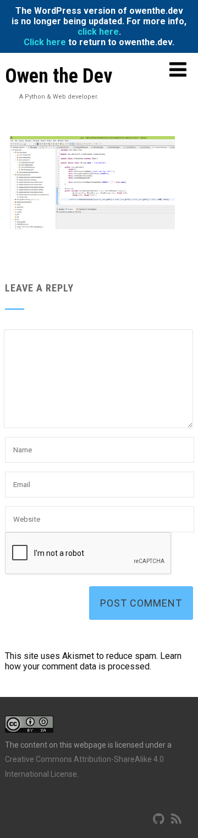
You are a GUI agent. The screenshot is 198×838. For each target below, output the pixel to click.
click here (98, 31)
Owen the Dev (58, 76)
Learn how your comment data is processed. (93, 661)
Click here (45, 42)
